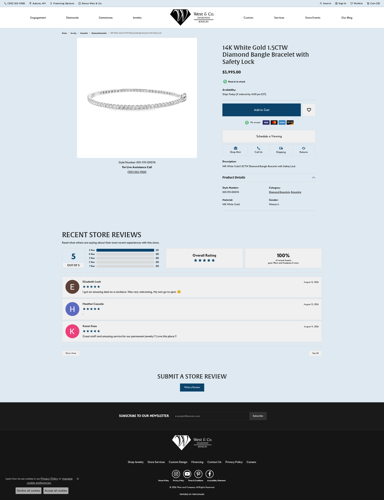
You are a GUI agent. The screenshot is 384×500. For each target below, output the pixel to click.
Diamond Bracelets (99, 33)
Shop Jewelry (136, 462)
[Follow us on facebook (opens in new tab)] (210, 474)
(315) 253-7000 (137, 172)
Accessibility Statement (216, 481)
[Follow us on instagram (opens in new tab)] (176, 474)
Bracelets (84, 33)
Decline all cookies (28, 490)
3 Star (92, 258)
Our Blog (346, 17)
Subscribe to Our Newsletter (144, 416)
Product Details (233, 177)
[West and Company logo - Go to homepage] (192, 17)
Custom (248, 17)
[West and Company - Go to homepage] (192, 443)
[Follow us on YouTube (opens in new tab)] (187, 474)
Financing (197, 462)
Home (64, 33)
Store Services (156, 462)
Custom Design (178, 462)
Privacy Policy (234, 462)
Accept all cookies (56, 490)
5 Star (92, 250)
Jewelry (137, 17)
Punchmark (198, 494)
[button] (325, 3)
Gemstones (106, 17)
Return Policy (163, 481)
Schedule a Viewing (269, 136)
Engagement (38, 17)
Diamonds (72, 17)
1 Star (92, 266)
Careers (251, 462)
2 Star (92, 262)
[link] (14, 3)
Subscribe (258, 415)
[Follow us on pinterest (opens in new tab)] (198, 474)
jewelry (74, 33)
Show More (71, 353)
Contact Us (214, 462)
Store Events (312, 17)
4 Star (92, 254)
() (157, 250)
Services (279, 17)
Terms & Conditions (195, 481)
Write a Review (192, 387)
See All (315, 353)
